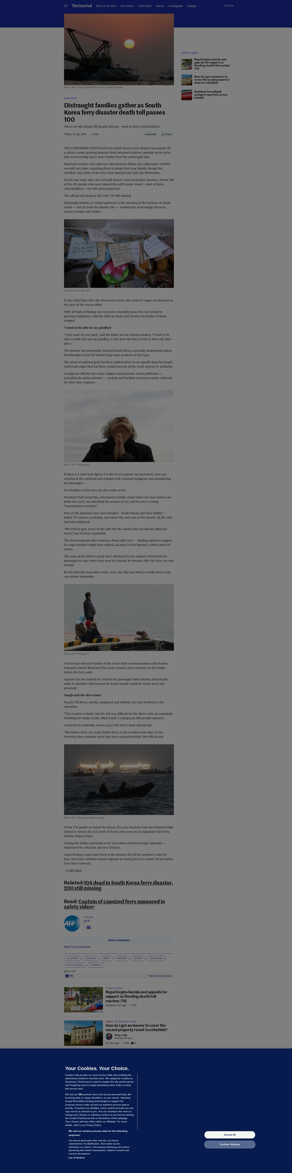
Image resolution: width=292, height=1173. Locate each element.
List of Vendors (77, 1157)
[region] (146, 1110)
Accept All (230, 1134)
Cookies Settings (230, 1144)
